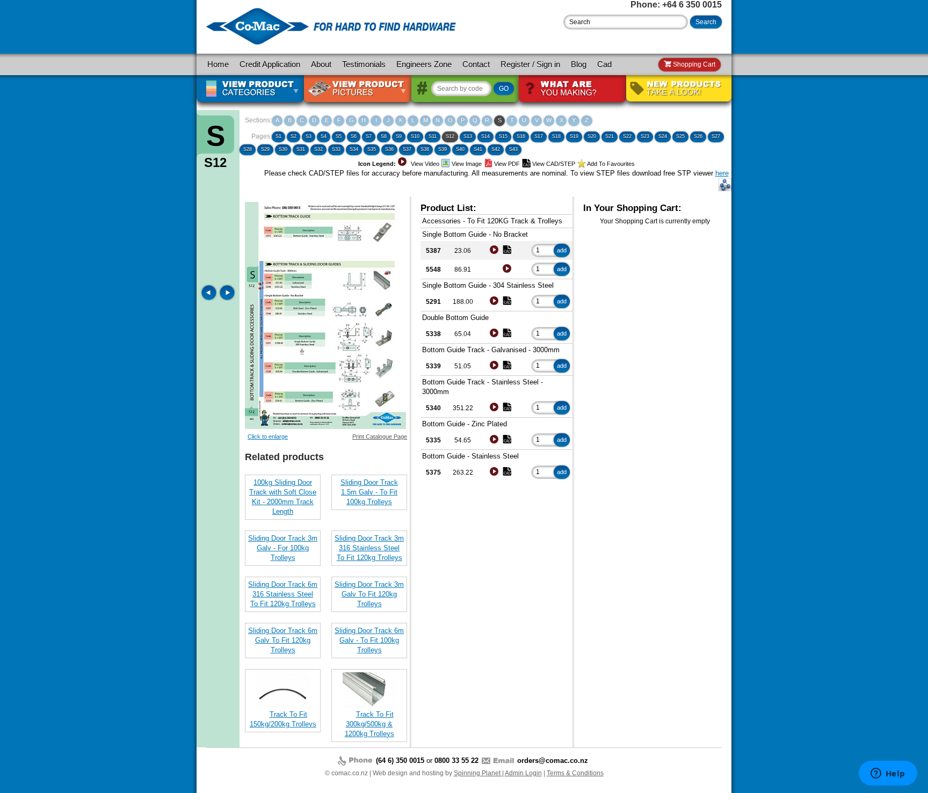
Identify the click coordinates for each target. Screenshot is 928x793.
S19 (574, 136)
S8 (384, 136)
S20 (592, 136)
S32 (318, 149)
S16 (521, 136)
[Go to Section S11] (210, 298)
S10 (415, 136)
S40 (460, 149)
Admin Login (523, 773)
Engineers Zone (424, 64)
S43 (513, 149)
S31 (300, 149)
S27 (716, 136)
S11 (433, 136)
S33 (336, 149)
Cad (604, 64)
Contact (476, 64)
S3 (308, 136)
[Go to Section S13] (227, 298)
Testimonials (364, 64)
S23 (645, 136)
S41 (478, 149)
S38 (425, 149)
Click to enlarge (268, 436)
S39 (442, 149)
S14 (485, 136)
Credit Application (270, 64)
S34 (354, 149)
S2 (293, 136)
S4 (324, 136)
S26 (698, 136)
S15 (503, 136)
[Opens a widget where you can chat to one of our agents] (887, 774)
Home (218, 64)
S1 (278, 136)
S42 (495, 149)
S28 (247, 149)
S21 (609, 136)
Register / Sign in (530, 64)
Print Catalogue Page (379, 436)
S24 (662, 136)
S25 (680, 136)
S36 (389, 149)
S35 (371, 149)
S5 (339, 136)
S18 (556, 136)
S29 (265, 149)
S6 (354, 136)
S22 (627, 136)
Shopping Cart (693, 64)
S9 (399, 136)
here (722, 173)
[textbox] (625, 22)
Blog (578, 64)
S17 (538, 136)
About (321, 64)
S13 (467, 136)
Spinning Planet (478, 773)
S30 (283, 149)
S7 (369, 136)
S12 (450, 136)
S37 (407, 149)
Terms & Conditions (575, 773)
